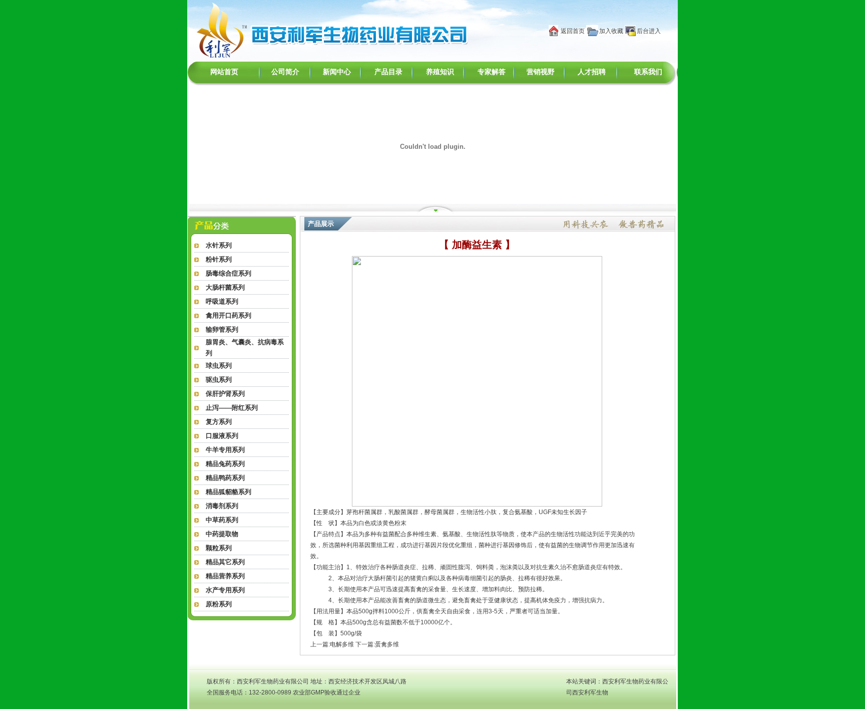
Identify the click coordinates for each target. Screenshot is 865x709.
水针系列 (219, 245)
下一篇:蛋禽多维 (377, 644)
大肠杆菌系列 (225, 287)
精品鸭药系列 (225, 478)
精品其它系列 (225, 562)
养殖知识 (440, 72)
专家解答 (492, 72)
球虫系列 (219, 365)
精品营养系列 (225, 576)
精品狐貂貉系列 (228, 492)
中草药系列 (222, 520)
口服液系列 (222, 435)
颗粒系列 (219, 548)
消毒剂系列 (222, 506)
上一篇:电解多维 (332, 644)
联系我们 (648, 72)
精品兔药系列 (225, 463)
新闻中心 (337, 72)
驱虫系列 (219, 379)
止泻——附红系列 (232, 407)
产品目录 (388, 72)
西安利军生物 (590, 692)
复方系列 (219, 421)
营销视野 (541, 72)
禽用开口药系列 (228, 315)
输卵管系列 (222, 329)
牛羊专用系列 (225, 449)
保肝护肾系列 (225, 393)
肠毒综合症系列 (228, 273)
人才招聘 (592, 72)
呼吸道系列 (222, 301)
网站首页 (224, 72)
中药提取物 (222, 534)
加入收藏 (611, 31)
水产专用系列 (225, 590)
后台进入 (649, 31)
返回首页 (573, 31)
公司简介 (285, 72)
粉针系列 (219, 259)
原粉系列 (219, 604)
